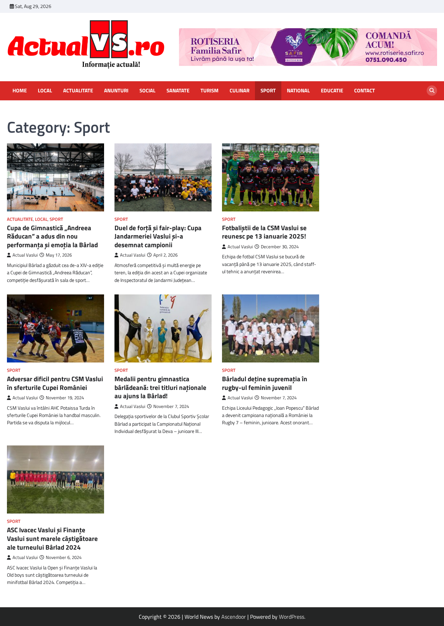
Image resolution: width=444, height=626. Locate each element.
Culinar (239, 90)
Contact (364, 90)
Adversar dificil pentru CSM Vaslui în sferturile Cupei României (55, 383)
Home (19, 90)
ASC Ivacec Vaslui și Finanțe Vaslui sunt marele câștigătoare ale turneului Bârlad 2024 (52, 538)
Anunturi (116, 90)
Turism (209, 90)
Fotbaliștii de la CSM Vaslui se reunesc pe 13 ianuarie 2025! (264, 232)
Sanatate (177, 90)
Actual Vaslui (25, 255)
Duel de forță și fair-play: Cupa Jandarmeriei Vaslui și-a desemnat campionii (158, 236)
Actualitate (78, 90)
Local (45, 90)
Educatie (332, 90)
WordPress (291, 616)
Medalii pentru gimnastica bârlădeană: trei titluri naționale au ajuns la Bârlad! (160, 387)
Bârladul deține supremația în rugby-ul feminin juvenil (264, 383)
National (298, 90)
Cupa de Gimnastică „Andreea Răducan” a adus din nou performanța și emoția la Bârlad (52, 236)
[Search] (432, 90)
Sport (268, 90)
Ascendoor (233, 616)
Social (147, 90)
